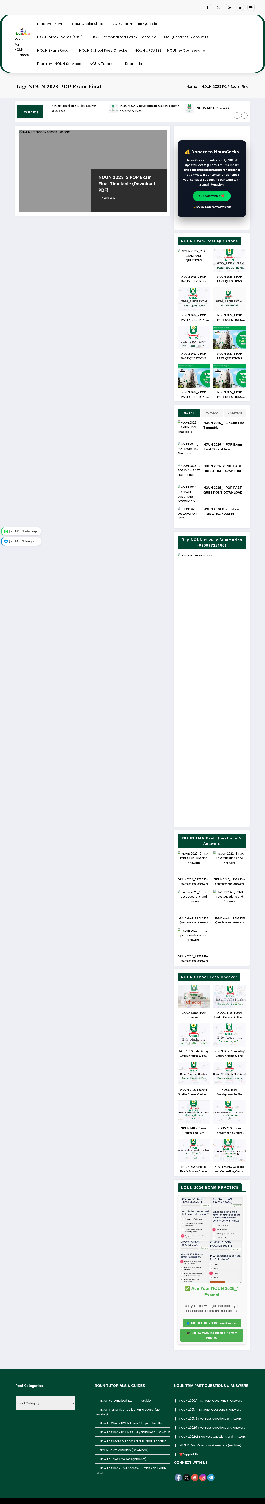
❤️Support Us (188, 1454)
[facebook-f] (207, 7)
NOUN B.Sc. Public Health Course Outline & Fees (229, 1015)
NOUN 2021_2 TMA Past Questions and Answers (193, 920)
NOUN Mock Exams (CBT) (60, 37)
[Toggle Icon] (247, 43)
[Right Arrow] (244, 116)
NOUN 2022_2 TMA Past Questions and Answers (193, 881)
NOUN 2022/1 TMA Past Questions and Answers (212, 1428)
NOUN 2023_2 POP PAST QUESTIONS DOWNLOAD (193, 356)
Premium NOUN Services (59, 63)
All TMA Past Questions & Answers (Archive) (210, 1445)
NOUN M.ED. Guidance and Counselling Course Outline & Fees (229, 1169)
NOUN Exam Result (54, 50)
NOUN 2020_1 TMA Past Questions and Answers (193, 958)
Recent (188, 412)
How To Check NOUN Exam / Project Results (131, 1423)
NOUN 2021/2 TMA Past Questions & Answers (210, 1419)
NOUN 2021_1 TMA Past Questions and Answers (229, 920)
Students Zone (50, 23)
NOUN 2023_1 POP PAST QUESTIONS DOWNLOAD (229, 356)
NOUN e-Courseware (186, 50)
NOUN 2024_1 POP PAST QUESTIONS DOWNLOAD (229, 318)
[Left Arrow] (237, 116)
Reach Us (133, 63)
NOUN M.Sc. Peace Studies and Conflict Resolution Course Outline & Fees (228, 108)
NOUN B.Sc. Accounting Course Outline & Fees (229, 1053)
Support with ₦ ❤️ (212, 195)
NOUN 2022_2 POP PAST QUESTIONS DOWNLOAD (193, 395)
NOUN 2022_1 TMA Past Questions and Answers (229, 881)
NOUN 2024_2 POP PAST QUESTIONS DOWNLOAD (193, 318)
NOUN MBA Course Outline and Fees (157, 108)
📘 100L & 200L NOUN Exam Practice (211, 1323)
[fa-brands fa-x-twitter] (218, 7)
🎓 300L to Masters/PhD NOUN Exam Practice (212, 1335)
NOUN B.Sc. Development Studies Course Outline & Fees (84, 108)
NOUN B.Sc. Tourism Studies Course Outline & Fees (193, 1092)
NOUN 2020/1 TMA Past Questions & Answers (210, 1401)
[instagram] (240, 7)
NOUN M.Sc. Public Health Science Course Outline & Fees (193, 1169)
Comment (235, 412)
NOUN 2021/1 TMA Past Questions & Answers (210, 1410)
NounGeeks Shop (87, 23)
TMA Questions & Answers (185, 37)
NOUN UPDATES (148, 50)
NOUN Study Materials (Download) (124, 1450)
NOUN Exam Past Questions (137, 23)
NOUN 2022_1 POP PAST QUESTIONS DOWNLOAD (229, 395)
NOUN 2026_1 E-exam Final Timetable (224, 425)
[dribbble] (229, 7)
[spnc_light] (239, 43)
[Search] (228, 43)
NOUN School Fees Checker (104, 50)
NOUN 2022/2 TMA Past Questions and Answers (212, 1437)
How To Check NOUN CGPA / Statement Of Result (135, 1432)
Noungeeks (108, 197)
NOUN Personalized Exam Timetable (123, 37)
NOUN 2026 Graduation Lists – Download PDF (221, 511)
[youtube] (251, 7)
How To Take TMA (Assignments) (123, 1459)
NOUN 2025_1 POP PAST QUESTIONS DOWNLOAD (229, 279)
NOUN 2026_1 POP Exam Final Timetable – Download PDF (222, 447)
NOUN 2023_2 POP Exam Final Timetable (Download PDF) (126, 184)
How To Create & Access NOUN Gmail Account (133, 1441)
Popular (211, 412)
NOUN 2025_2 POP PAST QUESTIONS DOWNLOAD (193, 279)
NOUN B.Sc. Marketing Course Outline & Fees (193, 1053)
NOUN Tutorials (103, 63)
